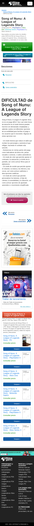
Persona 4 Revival (24, 491)
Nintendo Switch (24, 470)
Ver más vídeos (25, 306)
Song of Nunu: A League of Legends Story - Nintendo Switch (11, 392)
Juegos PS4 (22, 474)
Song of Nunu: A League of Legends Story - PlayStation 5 (11, 410)
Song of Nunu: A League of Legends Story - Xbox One (11, 373)
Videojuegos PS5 (24, 472)
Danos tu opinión (18, 200)
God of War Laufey (25, 501)
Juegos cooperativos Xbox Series (8, 493)
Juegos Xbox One (24, 481)
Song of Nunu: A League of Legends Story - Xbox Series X (12, 428)
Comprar (16, 349)
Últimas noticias (24, 467)
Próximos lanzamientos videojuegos (6, 470)
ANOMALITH (23, 503)
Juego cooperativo (11, 87)
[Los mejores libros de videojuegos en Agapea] (17, 60)
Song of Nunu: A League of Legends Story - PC (11, 338)
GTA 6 (20, 494)
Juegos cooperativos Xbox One (8, 500)
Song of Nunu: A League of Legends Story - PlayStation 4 (11, 355)
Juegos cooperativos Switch (5, 486)
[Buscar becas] (17, 453)
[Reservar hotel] (17, 248)
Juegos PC (22, 484)
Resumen (8, 75)
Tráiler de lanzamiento (14, 299)
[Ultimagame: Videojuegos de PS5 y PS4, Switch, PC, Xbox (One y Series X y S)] (15, 3)
